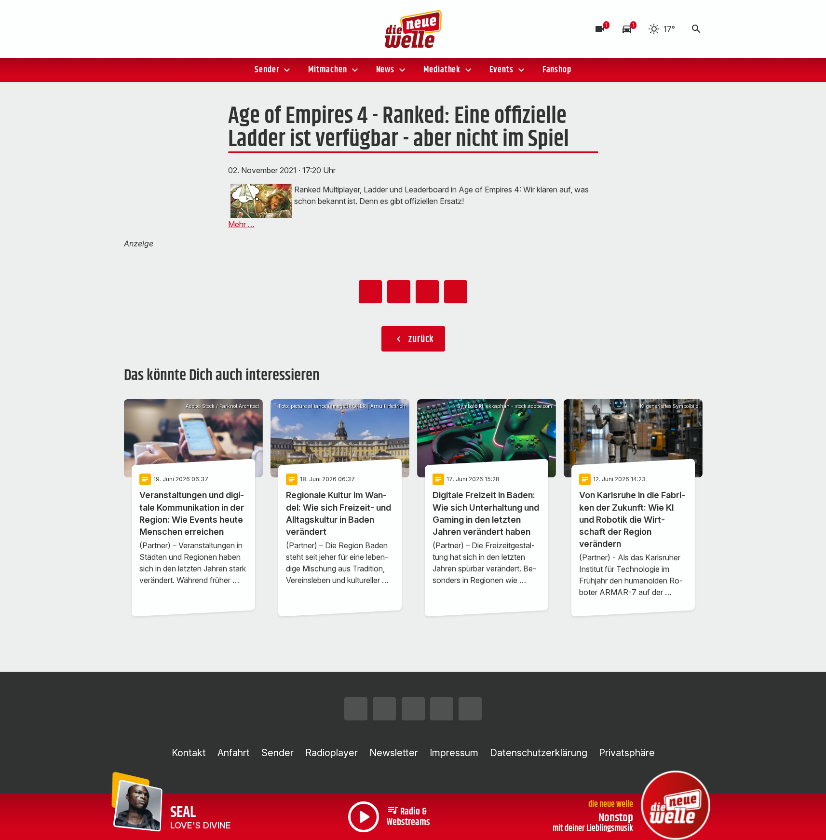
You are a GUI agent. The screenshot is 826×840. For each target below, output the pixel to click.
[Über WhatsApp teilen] (427, 291)
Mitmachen (327, 70)
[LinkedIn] (210, 29)
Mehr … (241, 224)
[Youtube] (191, 29)
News (385, 70)
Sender (267, 70)
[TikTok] (172, 29)
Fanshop (556, 70)
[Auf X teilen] (398, 291)
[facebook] (152, 29)
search (696, 29)
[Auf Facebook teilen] (370, 291)
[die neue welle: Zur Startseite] (413, 29)
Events (501, 70)
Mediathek (441, 70)
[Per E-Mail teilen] (455, 291)
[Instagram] (133, 29)
